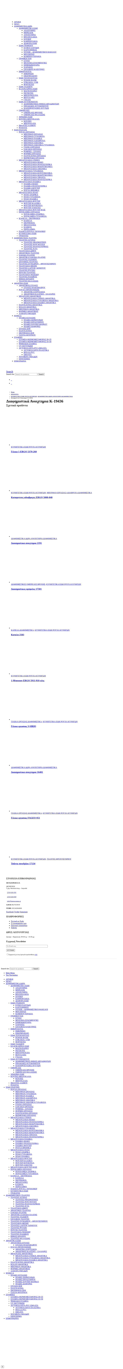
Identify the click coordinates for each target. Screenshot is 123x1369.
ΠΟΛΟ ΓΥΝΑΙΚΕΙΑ (32, 197)
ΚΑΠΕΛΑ (28, 221)
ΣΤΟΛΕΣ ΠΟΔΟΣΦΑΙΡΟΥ (34, 288)
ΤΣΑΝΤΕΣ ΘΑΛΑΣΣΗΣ (28, 281)
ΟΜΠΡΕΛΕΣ (24, 110)
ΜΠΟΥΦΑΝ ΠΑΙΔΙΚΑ (33, 138)
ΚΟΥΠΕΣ (27, 121)
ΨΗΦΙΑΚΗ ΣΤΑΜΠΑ (28, 344)
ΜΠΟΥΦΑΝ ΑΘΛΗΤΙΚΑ (29, 309)
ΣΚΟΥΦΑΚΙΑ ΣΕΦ (26, 333)
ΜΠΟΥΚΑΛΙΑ (30, 123)
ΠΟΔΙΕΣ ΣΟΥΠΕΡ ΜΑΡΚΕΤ (35, 324)
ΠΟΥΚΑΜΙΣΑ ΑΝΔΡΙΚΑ (34, 214)
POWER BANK (30, 80)
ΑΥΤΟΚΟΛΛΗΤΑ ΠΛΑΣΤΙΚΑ (36, 350)
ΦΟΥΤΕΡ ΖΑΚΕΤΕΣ (32, 208)
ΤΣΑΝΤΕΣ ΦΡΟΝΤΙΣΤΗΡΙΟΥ (59, 859)
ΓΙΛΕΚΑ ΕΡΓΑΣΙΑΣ (32, 147)
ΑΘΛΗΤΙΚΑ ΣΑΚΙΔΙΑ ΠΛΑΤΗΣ (32, 257)
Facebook (10, 912)
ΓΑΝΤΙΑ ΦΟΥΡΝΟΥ (27, 335)
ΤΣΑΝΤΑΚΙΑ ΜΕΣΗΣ (28, 266)
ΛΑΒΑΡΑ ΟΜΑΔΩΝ (27, 313)
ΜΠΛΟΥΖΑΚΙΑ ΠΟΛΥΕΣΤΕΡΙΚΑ (38, 164)
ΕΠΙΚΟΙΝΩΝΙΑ (20, 361)
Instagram (24, 912)
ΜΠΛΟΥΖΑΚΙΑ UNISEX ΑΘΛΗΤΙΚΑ (39, 298)
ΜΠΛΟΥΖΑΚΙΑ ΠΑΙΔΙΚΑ (30, 182)
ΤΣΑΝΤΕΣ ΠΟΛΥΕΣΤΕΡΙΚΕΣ (36, 246)
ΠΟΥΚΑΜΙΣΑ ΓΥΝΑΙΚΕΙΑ (35, 216)
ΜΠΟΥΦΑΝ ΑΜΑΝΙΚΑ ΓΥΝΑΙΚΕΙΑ (39, 145)
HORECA (18, 316)
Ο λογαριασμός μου (18, 923)
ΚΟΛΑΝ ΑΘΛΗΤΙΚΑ (27, 307)
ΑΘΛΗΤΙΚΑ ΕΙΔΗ (21, 283)
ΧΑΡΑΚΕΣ (28, 67)
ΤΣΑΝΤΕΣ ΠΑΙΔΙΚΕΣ (28, 277)
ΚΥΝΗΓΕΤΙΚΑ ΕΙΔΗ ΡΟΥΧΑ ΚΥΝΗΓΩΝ (28, 447)
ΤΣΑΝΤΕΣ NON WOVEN (34, 244)
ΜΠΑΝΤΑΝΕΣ (30, 225)
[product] (64, 427)
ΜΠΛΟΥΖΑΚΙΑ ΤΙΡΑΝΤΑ (35, 177)
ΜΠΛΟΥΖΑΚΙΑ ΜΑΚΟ (33, 162)
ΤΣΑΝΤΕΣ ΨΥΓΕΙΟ (27, 270)
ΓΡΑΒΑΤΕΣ (23, 236)
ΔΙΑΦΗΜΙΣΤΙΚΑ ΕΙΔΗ (28, 28)
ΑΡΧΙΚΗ (17, 22)
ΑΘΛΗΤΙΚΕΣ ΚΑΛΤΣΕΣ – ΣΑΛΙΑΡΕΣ (39, 294)
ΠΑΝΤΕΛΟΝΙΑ (25, 331)
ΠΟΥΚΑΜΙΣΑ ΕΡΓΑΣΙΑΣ (29, 212)
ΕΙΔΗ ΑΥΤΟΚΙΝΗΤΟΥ (28, 102)
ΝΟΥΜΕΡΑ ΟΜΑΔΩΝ (28, 357)
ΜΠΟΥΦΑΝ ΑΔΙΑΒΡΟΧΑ (34, 141)
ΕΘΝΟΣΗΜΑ (24, 359)
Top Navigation (12, 975)
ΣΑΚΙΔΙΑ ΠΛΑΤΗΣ (27, 255)
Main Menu (10, 973)
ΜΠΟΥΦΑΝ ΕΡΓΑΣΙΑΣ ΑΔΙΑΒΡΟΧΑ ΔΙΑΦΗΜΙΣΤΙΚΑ (69, 493)
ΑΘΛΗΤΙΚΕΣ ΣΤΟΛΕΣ (28, 285)
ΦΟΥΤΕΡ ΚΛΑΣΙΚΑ (32, 203)
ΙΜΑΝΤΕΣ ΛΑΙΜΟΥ (27, 125)
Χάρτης (14, 928)
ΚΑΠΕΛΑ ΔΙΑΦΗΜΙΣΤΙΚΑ (22, 630)
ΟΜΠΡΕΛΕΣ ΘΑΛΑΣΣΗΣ (34, 115)
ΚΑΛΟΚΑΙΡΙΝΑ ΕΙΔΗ (28, 89)
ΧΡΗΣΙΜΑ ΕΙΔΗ (25, 117)
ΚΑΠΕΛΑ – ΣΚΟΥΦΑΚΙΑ (29, 218)
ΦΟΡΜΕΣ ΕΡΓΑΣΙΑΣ (32, 154)
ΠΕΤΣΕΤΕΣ (28, 93)
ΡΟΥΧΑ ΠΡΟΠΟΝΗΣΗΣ (29, 290)
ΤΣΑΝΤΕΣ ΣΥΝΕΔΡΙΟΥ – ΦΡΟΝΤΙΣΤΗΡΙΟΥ (37, 264)
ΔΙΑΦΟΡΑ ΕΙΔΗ (30, 43)
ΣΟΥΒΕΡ (27, 39)
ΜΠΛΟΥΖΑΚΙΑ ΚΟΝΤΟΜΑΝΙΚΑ (38, 173)
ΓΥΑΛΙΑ (27, 100)
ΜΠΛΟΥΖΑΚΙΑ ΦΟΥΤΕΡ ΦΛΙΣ (32, 210)
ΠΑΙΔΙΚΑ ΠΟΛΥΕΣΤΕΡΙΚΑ (35, 186)
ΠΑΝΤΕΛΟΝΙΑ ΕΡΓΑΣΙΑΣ (35, 156)
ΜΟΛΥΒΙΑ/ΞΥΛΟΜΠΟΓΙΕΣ (35, 63)
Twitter (17, 912)
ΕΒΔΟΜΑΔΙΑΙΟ (30, 76)
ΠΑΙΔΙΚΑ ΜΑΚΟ (31, 184)
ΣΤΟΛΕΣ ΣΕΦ (24, 329)
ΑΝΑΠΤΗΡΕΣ (29, 30)
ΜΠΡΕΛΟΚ (28, 33)
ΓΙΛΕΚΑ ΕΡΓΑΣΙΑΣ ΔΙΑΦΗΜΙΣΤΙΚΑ (26, 722)
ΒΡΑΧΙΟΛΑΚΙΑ (30, 37)
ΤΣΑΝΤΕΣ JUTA (30, 249)
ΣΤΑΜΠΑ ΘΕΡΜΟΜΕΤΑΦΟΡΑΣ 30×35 (35, 339)
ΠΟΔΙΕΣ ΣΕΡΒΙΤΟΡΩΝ (33, 320)
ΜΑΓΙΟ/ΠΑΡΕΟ (30, 91)
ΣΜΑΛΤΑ (28, 355)
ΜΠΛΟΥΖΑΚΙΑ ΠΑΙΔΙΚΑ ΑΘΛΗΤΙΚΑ (40, 303)
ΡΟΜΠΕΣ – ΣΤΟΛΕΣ (32, 151)
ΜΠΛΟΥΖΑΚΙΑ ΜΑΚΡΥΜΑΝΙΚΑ (38, 167)
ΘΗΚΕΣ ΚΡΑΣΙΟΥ (26, 279)
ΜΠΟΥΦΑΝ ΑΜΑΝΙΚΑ (33, 143)
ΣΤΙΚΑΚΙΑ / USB (31, 82)
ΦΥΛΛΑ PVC (29, 352)
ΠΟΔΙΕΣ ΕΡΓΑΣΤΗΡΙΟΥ (34, 322)
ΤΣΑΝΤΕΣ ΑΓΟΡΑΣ (27, 240)
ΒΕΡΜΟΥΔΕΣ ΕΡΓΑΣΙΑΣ (34, 158)
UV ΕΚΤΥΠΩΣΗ (26, 346)
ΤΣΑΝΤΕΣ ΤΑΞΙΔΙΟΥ (28, 259)
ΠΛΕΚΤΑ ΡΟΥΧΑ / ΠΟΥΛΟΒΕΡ (32, 231)
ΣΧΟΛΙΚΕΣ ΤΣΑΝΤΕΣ (28, 262)
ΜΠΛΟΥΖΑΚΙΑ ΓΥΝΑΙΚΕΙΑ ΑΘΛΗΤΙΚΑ (41, 300)
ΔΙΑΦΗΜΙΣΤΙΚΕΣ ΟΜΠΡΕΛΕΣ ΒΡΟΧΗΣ (28, 584)
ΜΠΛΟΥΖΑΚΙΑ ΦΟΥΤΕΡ (29, 201)
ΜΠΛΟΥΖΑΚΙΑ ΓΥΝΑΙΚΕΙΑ (31, 171)
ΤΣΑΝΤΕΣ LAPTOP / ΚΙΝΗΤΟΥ (32, 268)
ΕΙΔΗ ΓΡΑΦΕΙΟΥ (26, 46)
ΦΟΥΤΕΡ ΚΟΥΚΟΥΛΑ (33, 205)
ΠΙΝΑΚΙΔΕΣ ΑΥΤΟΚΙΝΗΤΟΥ (36, 106)
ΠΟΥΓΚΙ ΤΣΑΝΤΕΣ (27, 272)
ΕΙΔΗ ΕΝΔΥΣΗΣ (20, 130)
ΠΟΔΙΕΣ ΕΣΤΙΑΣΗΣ (27, 318)
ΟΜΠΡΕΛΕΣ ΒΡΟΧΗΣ (33, 113)
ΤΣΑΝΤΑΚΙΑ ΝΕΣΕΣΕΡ (29, 275)
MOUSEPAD (29, 54)
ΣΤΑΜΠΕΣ (18, 337)
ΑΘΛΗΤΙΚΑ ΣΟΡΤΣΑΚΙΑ (34, 292)
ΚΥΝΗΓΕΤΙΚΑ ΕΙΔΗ (27, 234)
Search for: (10, 374)
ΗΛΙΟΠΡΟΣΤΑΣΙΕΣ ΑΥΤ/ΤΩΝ (36, 108)
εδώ (36, 954)
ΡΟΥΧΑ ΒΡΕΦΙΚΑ (31, 190)
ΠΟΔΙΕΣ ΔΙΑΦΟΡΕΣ (32, 326)
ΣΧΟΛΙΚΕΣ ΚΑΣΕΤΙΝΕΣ (34, 69)
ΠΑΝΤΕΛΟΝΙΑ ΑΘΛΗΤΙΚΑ (30, 305)
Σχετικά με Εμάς (17, 921)
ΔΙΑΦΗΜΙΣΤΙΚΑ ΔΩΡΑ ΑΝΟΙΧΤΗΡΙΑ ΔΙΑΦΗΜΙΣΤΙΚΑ (34, 539)
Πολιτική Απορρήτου (19, 926)
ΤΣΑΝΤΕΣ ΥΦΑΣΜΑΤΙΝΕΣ (35, 242)
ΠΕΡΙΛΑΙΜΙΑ (29, 229)
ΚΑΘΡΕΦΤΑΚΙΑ (31, 41)
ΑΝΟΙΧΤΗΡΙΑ (30, 35)
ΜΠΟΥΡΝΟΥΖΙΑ (31, 95)
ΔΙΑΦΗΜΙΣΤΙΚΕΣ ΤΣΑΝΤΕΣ (25, 238)
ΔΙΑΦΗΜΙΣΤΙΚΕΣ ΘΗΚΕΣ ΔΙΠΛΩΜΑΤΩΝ (41, 104)
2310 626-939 (11, 897)
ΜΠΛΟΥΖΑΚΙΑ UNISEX (29, 160)
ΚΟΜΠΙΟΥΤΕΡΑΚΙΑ (32, 56)
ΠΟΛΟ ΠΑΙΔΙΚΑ (31, 199)
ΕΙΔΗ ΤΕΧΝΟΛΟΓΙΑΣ (28, 78)
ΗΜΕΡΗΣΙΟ (29, 74)
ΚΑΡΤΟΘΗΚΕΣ (30, 50)
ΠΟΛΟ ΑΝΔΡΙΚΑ (31, 195)
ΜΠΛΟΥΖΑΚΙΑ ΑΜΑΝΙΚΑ (35, 169)
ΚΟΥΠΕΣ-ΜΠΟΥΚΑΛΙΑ (29, 119)
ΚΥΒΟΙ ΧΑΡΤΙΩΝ (31, 48)
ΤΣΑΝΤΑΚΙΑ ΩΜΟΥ (27, 251)
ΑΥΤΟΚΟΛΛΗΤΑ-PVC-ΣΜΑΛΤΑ (33, 348)
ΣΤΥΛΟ (27, 61)
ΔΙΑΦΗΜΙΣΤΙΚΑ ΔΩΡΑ (23, 26)
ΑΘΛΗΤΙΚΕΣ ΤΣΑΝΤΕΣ (29, 253)
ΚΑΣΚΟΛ (28, 227)
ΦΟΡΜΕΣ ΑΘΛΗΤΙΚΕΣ (28, 311)
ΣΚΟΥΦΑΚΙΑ (29, 223)
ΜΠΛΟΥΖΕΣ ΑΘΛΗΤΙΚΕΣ (30, 296)
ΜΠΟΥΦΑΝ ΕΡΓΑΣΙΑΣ (33, 134)
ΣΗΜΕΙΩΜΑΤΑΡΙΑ (32, 65)
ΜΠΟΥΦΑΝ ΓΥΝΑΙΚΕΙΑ (34, 136)
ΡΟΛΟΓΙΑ (23, 128)
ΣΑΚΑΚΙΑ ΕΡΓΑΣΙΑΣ (33, 149)
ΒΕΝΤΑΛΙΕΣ (29, 97)
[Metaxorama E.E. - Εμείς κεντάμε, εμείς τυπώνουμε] (22, 18)
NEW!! (16, 24)
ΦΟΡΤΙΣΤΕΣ (29, 84)
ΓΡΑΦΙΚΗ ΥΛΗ (25, 58)
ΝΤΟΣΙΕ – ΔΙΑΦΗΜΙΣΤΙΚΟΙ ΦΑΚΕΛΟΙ (40, 52)
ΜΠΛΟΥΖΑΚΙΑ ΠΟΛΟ (28, 192)
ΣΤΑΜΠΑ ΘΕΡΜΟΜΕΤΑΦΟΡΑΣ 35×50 (35, 342)
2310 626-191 (11, 892)
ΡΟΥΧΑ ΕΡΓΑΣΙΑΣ (27, 132)
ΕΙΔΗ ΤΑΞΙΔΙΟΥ (26, 87)
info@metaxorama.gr (14, 901)
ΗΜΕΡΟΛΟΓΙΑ (25, 71)
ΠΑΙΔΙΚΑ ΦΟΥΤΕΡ (32, 188)
